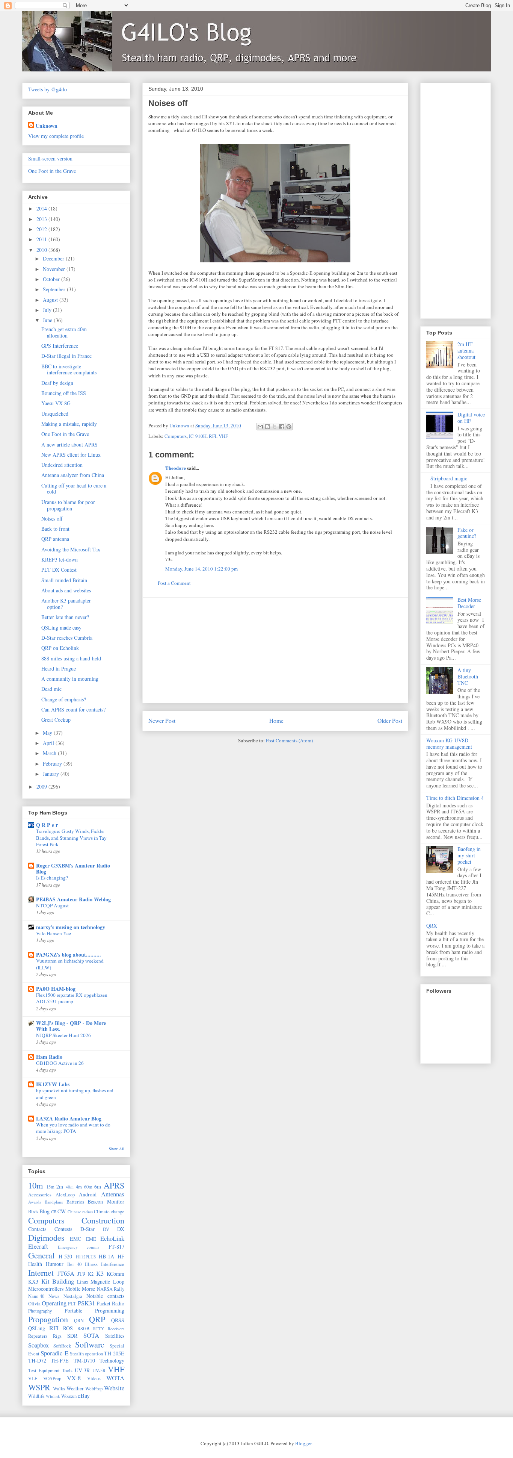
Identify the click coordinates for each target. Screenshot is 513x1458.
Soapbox (38, 1345)
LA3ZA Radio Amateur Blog (68, 1118)
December (54, 258)
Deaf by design (57, 382)
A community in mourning (69, 678)
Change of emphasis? (63, 699)
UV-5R (99, 1370)
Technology (112, 1360)
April (49, 742)
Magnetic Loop (107, 1281)
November (54, 269)
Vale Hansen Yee (53, 933)
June (48, 320)
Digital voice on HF (471, 417)
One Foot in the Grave (52, 170)
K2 (91, 1274)
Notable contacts (105, 1295)
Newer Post (161, 720)
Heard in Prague (58, 668)
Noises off (51, 518)
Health (35, 1263)
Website (114, 1388)
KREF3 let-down (59, 559)
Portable (73, 1310)
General (41, 1255)
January (51, 773)
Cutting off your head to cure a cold (73, 488)
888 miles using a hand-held (71, 658)
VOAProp (52, 1378)
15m (50, 1187)
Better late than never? (65, 617)
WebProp (94, 1388)
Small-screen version (50, 158)
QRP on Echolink (60, 647)
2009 (42, 786)
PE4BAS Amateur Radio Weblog (73, 899)
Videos (94, 1378)
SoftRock (62, 1346)
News (53, 1296)
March (50, 753)
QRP (97, 1319)
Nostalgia (72, 1296)
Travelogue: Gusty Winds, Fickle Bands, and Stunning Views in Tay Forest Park (71, 838)
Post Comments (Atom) (289, 740)
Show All (116, 1148)
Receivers (116, 1328)
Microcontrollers (45, 1288)
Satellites (114, 1335)
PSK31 (86, 1303)
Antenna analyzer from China (72, 474)
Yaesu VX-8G (56, 403)
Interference (112, 1264)
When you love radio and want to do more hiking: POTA (73, 1127)
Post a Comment (174, 583)
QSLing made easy (61, 627)
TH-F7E (60, 1360)
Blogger (303, 1443)
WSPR (39, 1387)
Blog (44, 1211)
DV (106, 1229)
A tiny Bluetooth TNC (467, 676)
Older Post (389, 720)
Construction (102, 1220)
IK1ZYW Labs (52, 1084)
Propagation (48, 1319)
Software (89, 1344)
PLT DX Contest (59, 569)
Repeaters (37, 1336)
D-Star (87, 1228)
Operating (54, 1303)
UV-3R (82, 1370)
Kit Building (57, 1281)
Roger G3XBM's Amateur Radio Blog (73, 868)
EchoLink (112, 1238)
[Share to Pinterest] (289, 426)
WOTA (115, 1377)
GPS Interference (59, 345)
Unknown (46, 126)
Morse (88, 1288)
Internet (41, 1272)
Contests (63, 1228)
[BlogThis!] (267, 426)
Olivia (34, 1304)
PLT (72, 1304)
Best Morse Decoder (469, 603)
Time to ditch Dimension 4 (455, 797)
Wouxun (69, 1396)
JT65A (65, 1273)
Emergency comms (79, 1247)
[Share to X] (274, 426)
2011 (42, 239)
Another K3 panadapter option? (66, 603)
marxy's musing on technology (70, 927)
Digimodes (46, 1237)
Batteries (75, 1202)
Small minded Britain (64, 580)
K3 (100, 1273)
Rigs (57, 1336)
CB (53, 1211)
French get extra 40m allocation (64, 332)
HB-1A (106, 1256)
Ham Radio (49, 1057)
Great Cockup (56, 719)
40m (70, 1187)
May (48, 732)
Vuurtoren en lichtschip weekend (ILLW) (70, 963)
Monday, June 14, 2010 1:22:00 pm (201, 568)
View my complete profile (56, 135)
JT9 (81, 1273)
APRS (114, 1185)
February (53, 763)
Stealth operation (86, 1354)
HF (121, 1256)
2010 (42, 249)
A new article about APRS (69, 444)
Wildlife (36, 1396)
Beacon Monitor (106, 1201)
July (48, 309)
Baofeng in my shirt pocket (469, 855)
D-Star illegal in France (66, 355)
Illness (91, 1264)
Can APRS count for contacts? (73, 709)
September (55, 289)
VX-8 (74, 1377)
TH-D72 (37, 1360)
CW (61, 1211)
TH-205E (114, 1353)
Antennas (112, 1194)
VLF (32, 1378)
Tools (67, 1370)
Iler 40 (74, 1264)
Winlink (53, 1396)
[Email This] (260, 426)
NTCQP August (52, 905)
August (51, 299)
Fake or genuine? (466, 533)
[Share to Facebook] (281, 426)
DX (120, 1228)
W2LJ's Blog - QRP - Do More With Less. (71, 1026)
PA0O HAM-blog (55, 989)
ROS (68, 1328)
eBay (84, 1395)
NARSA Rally (111, 1289)
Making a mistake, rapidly (69, 423)
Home (276, 720)
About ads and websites (66, 590)
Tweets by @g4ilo (47, 89)
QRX (431, 925)
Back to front (55, 528)
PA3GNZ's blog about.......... (68, 954)
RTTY (98, 1328)
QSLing (36, 1328)
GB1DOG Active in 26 (60, 1063)
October (52, 279)
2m (59, 1186)
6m (97, 1186)
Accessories (39, 1195)
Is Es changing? (52, 877)
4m (79, 1187)
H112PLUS (86, 1257)
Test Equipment (44, 1370)
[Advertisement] (275, 650)
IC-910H (198, 436)
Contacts (37, 1228)
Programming (109, 1310)
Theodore (175, 467)
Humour (54, 1263)
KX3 (33, 1281)
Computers (175, 436)
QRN (79, 1320)
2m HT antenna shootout (466, 350)
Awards (34, 1202)
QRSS (117, 1320)
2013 (42, 219)
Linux (82, 1282)
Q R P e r (47, 825)
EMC (75, 1238)
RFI (212, 436)
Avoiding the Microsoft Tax (70, 549)
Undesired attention (62, 464)
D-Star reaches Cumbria (66, 637)
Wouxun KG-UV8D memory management (449, 743)
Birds (33, 1211)
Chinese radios (80, 1211)
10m (35, 1185)
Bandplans (54, 1202)
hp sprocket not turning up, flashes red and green (74, 1093)
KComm (115, 1273)
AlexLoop (65, 1195)
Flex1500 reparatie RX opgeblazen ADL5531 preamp (71, 998)
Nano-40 (36, 1296)
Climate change (109, 1211)
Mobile (72, 1288)
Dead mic (51, 688)
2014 (42, 208)
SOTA (91, 1335)
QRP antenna (55, 538)
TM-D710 (84, 1360)
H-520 (65, 1256)
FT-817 (116, 1246)
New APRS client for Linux (71, 454)
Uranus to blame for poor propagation (68, 505)
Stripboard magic (448, 478)
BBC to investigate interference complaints (69, 369)
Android (88, 1194)
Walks (59, 1388)
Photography (40, 1311)
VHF (223, 436)
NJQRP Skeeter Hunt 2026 (63, 1035)
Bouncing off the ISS (63, 393)
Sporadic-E (54, 1353)
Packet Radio (110, 1303)
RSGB (83, 1328)
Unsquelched (54, 413)
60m (88, 1187)
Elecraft (38, 1246)
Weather (75, 1388)
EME (91, 1239)
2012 (42, 229)
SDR (72, 1335)
